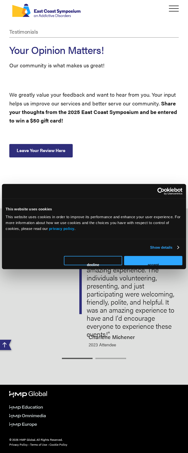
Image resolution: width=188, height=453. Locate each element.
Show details (161, 247)
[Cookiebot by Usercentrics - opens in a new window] (161, 191)
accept (153, 263)
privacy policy (61, 228)
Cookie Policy (58, 444)
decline (93, 263)
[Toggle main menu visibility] (174, 8)
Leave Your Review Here (41, 150)
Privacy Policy (18, 444)
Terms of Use (38, 444)
